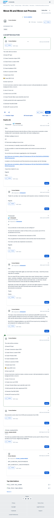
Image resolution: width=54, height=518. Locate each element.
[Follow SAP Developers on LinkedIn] (30, 498)
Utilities (5, 29)
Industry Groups (18, 5)
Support (40, 510)
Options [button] (49, 10)
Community (11, 2)
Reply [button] (47, 112)
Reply (46, 183)
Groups (12, 5)
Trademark (13, 510)
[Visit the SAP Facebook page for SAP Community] (23, 498)
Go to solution (28, 17)
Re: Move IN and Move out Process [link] (42, 5)
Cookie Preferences (13, 514)
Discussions (32, 5)
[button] (45, 22)
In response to (19, 192)
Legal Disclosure (40, 506)
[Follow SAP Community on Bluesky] (25, 498)
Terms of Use (40, 503)
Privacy (13, 503)
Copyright (13, 506)
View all (9, 491)
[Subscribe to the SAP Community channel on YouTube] (28, 498)
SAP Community (6, 5)
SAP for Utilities (25, 5)
